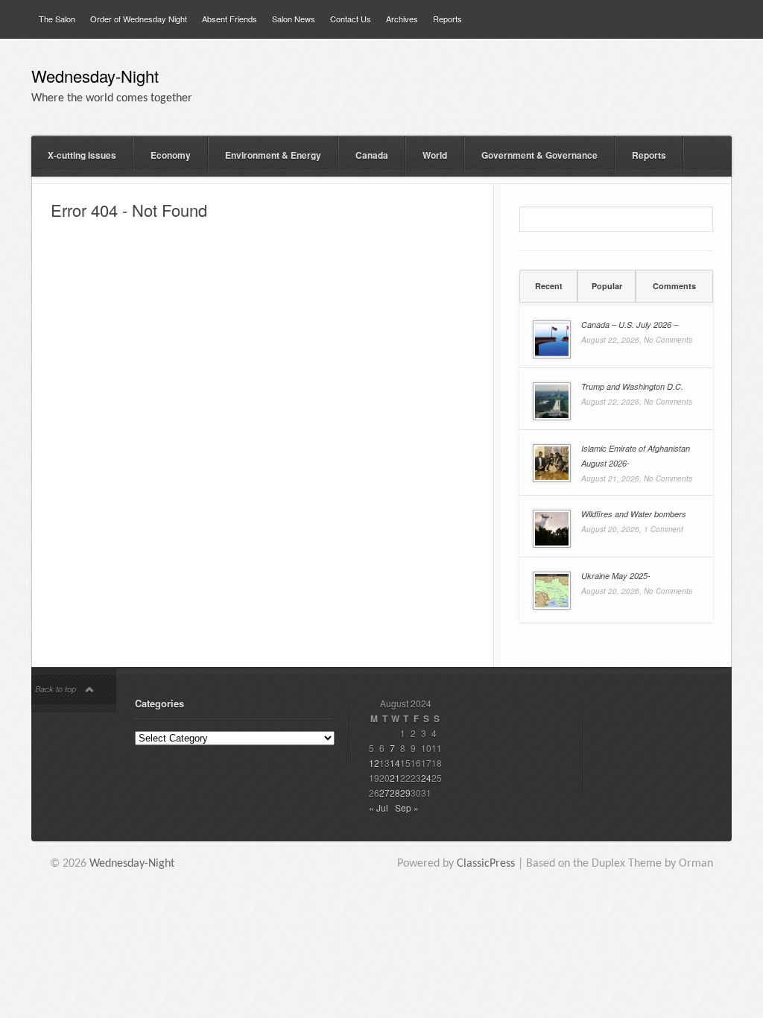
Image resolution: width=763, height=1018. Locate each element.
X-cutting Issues (82, 155)
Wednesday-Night (95, 78)
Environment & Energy (273, 155)
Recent (549, 285)
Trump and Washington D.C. (632, 386)
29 (405, 792)
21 (395, 777)
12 (374, 762)
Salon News (293, 19)
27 (384, 792)
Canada (371, 155)
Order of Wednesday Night (138, 19)
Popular (607, 285)
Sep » (407, 807)
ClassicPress (486, 864)
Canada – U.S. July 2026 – (629, 324)
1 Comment (663, 529)
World (434, 155)
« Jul (378, 807)
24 (426, 777)
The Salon (57, 19)
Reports (447, 19)
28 (395, 792)
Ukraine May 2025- (615, 575)
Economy (171, 155)
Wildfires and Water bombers (633, 513)
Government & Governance (539, 155)
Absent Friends (229, 19)
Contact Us (350, 19)
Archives (402, 19)
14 (395, 762)
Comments (674, 285)
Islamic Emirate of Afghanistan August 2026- (635, 456)
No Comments (668, 340)
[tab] (548, 286)
